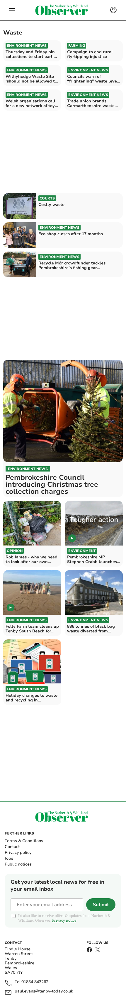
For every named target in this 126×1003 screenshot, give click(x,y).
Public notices (18, 864)
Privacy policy (18, 852)
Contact (12, 846)
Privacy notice (64, 920)
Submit (101, 905)
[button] (12, 10)
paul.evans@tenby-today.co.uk (44, 991)
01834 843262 (34, 982)
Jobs (9, 858)
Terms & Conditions (24, 841)
